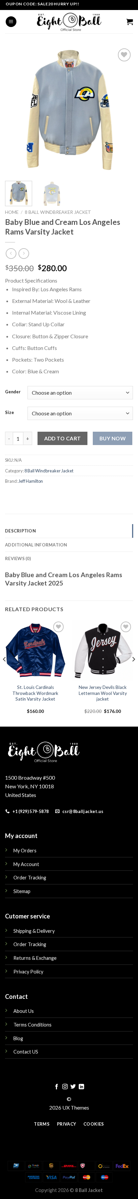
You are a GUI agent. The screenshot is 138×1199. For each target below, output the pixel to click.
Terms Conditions (32, 1025)
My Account (26, 864)
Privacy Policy (28, 971)
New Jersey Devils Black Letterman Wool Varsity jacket (103, 693)
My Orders (25, 850)
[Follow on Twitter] (73, 1087)
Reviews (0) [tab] (18, 558)
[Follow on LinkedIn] (81, 1087)
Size (9, 412)
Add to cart (62, 438)
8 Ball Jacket (89, 1190)
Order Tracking (29, 877)
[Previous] (16, 110)
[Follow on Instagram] (65, 1087)
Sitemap (21, 891)
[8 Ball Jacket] (69, 22)
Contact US (25, 1052)
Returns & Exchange (35, 958)
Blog (18, 1038)
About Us (23, 1011)
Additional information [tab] (36, 544)
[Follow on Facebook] (56, 1087)
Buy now (112, 438)
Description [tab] (20, 530)
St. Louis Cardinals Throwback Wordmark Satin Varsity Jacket (35, 693)
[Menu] (11, 21)
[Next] (122, 110)
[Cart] (129, 21)
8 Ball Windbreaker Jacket (58, 212)
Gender (13, 392)
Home (11, 212)
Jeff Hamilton (30, 481)
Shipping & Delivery (34, 931)
